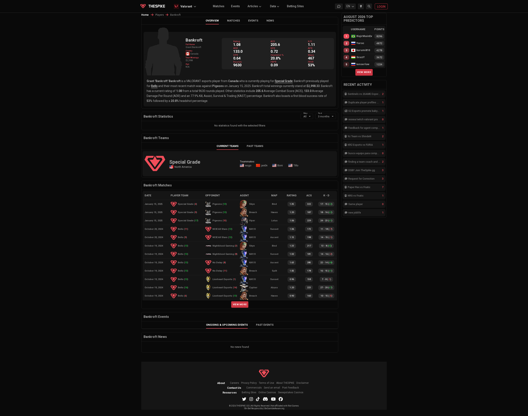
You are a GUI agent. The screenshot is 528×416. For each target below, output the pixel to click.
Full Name (190, 44)
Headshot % (277, 55)
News (270, 20)
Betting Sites (295, 6)
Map (305, 113)
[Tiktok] (258, 399)
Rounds (237, 62)
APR (310, 48)
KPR (273, 48)
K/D (310, 41)
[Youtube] (273, 399)
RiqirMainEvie (364, 36)
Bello (154, 86)
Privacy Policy (249, 383)
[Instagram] (251, 399)
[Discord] (265, 399)
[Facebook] (281, 399)
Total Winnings (192, 58)
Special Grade (284, 81)
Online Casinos (267, 392)
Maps (311, 55)
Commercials (254, 387)
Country (189, 51)
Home (145, 14)
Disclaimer (302, 383)
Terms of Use (266, 383)
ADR (235, 48)
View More (240, 304)
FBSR (311, 62)
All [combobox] (304, 116)
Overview (212, 20)
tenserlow (362, 64)
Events (235, 6)
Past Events (264, 324)
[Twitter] (244, 399)
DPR (235, 55)
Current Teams (227, 146)
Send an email (272, 387)
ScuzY (360, 57)
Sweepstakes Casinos (290, 392)
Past (320, 113)
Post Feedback (290, 387)
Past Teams (255, 146)
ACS (273, 41)
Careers (234, 383)
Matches (218, 6)
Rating (236, 41)
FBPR (273, 62)
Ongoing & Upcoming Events (227, 324)
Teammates (247, 161)
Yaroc (360, 43)
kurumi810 (363, 50)
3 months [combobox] (323, 116)
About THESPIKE (285, 383)
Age (187, 64)
